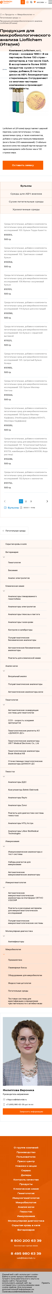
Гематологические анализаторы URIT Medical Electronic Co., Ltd (23, 741)
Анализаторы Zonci (17, 805)
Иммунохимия (12, 841)
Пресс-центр (26, 1161)
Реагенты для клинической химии (24, 658)
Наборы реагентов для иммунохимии (19, 863)
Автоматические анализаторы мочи (25, 691)
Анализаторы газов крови (20, 622)
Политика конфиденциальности (17, 1291)
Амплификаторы (16, 941)
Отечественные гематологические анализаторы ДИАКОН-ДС (25, 762)
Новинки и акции (26, 1166)
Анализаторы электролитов (22, 606)
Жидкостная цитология (19, 983)
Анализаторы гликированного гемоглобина (22, 597)
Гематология (14, 562)
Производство (26, 1152)
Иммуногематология (15, 882)
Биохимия (12, 570)
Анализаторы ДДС (17, 782)
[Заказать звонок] (23, 2)
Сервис (26, 1170)
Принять (46, 1283)
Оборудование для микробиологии (25, 975)
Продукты (9, 14)
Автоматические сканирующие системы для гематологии (23, 711)
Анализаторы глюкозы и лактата (24, 614)
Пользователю (26, 1156)
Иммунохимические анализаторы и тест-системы (25, 852)
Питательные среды (9, 17)
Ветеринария (11, 552)
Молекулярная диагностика (19, 931)
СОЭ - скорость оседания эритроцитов (21, 721)
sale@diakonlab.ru (26, 1258)
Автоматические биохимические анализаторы (24, 648)
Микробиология (24, 14)
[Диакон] (1, 14)
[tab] (26, 186)
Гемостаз (10, 771)
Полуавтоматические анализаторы (25, 684)
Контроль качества (26, 1179)
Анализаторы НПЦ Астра (20, 823)
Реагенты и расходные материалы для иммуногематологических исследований (25, 910)
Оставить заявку (23, 165)
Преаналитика (15, 959)
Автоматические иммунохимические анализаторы (24, 873)
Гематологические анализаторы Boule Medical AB (23, 752)
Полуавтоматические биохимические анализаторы (22, 638)
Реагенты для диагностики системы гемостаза (26, 814)
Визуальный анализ (17, 676)
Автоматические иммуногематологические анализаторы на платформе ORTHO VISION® (25, 896)
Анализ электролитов (19, 578)
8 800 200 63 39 (26, 1241)
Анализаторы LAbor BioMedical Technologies (23, 832)
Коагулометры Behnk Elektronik (23, 789)
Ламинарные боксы (17, 967)
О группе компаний (26, 1147)
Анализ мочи (11, 666)
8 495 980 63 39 (26, 1253)
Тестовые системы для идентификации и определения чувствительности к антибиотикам (25, 1001)
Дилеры (26, 1175)
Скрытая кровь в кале (16, 544)
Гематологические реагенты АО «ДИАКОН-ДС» (24, 731)
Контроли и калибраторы (20, 629)
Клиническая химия (14, 586)
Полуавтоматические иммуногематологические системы (25, 921)
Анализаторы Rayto (17, 797)
